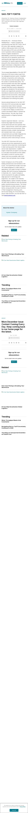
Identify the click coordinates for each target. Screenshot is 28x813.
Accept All (14, 810)
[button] (3, 3)
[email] (18, 36)
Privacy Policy (22, 806)
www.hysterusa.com (9, 195)
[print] (25, 36)
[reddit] (16, 36)
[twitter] (14, 36)
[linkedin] (11, 36)
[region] (14, 808)
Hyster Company (14, 26)
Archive (3, 10)
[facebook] (9, 36)
